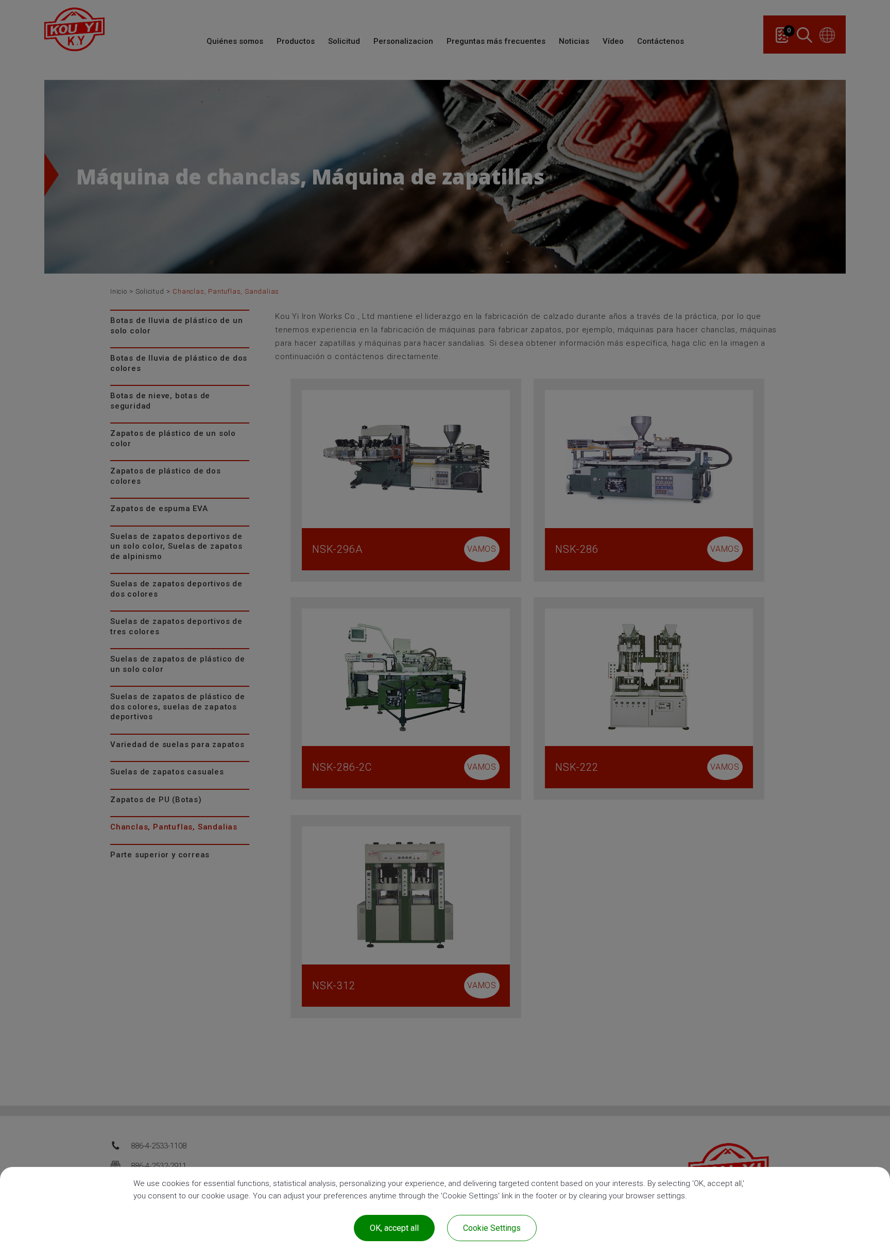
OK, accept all (394, 1228)
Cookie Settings (492, 1228)
